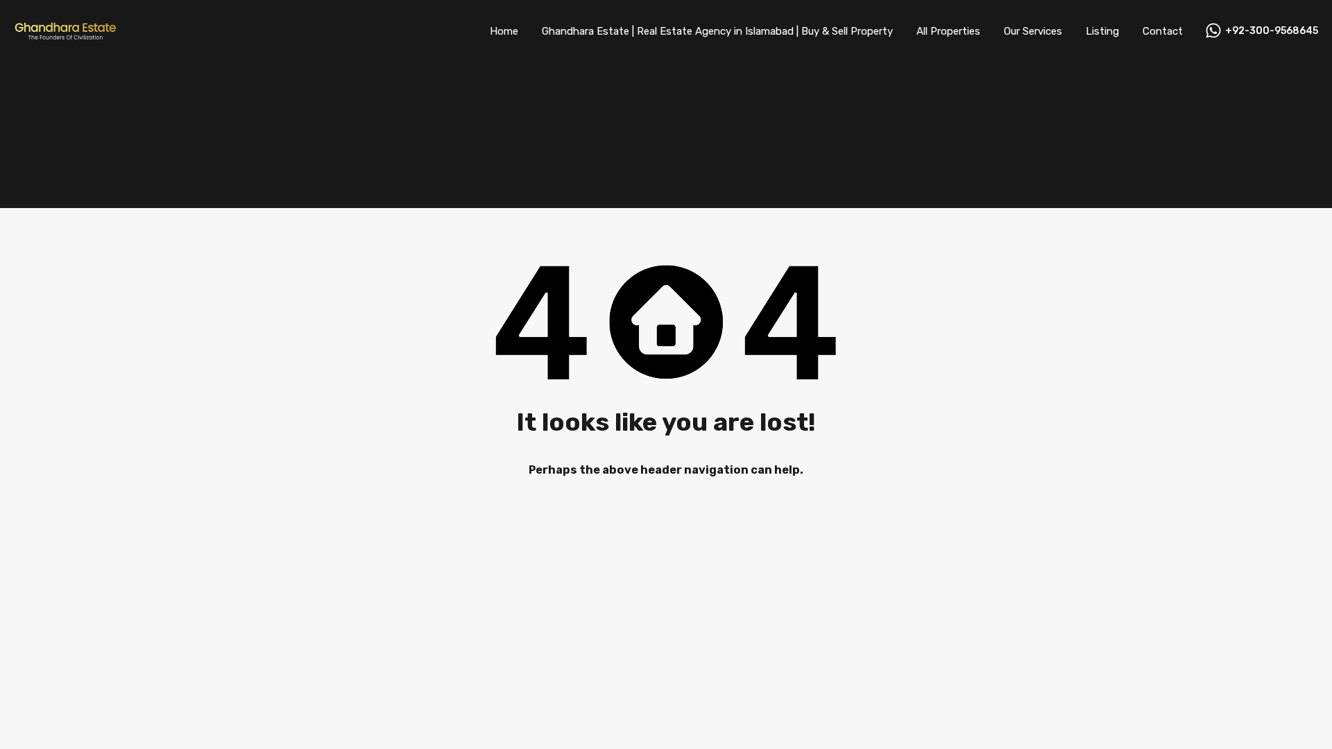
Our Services (1033, 31)
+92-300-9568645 (1271, 31)
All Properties (948, 31)
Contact (1163, 31)
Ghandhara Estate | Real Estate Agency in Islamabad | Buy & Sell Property (717, 31)
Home (504, 31)
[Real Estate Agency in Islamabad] (66, 36)
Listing (1102, 31)
